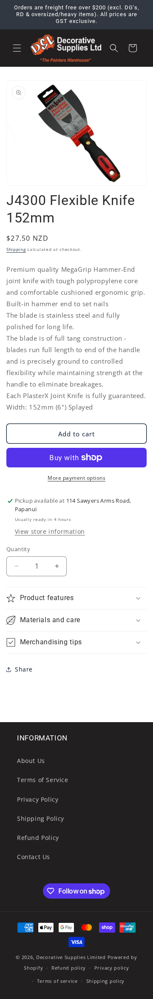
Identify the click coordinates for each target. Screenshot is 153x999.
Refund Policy (38, 838)
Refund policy (68, 968)
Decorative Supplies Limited (71, 957)
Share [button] (24, 669)
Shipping (16, 249)
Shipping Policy (40, 818)
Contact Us (33, 857)
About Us (31, 761)
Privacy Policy (37, 799)
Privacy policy (111, 968)
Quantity (18, 549)
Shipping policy (105, 981)
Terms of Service (42, 780)
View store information (50, 531)
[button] (17, 48)
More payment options (76, 477)
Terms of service (57, 981)
